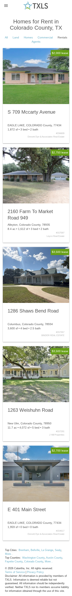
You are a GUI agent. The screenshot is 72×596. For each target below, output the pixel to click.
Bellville (35, 550)
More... (9, 554)
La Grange (47, 550)
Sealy (58, 550)
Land (16, 37)
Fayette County (14, 561)
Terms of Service (15, 572)
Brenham (24, 550)
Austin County (54, 557)
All (6, 37)
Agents (36, 41)
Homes (28, 37)
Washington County (33, 557)
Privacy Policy (35, 572)
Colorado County (33, 561)
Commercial (45, 37)
